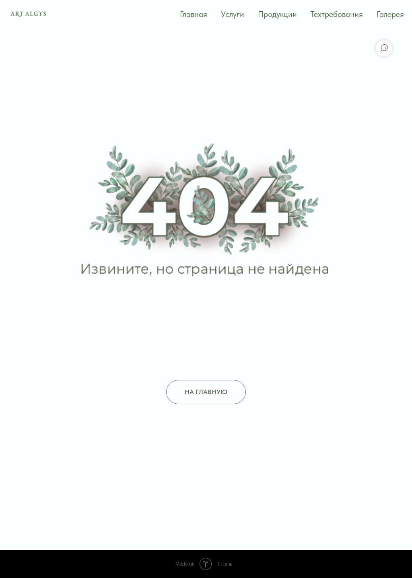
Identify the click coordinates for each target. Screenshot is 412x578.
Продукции (277, 14)
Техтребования (337, 14)
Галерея (390, 14)
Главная (193, 14)
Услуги (232, 14)
